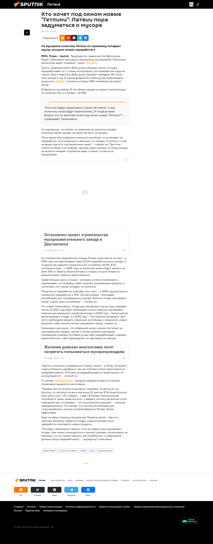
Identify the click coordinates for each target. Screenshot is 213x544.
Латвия (83, 451)
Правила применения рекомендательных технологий (159, 506)
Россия (154, 480)
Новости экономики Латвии (102, 480)
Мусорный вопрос (105, 451)
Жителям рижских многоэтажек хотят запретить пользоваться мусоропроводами (84, 349)
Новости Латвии (49, 451)
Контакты (31, 506)
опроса (60, 81)
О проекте (19, 506)
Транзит (125, 480)
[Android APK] (189, 521)
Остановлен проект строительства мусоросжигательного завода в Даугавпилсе (76, 239)
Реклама (18, 510)
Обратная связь (32, 510)
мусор (91, 451)
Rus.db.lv (92, 63)
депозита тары (64, 380)
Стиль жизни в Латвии (68, 451)
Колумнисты (139, 480)
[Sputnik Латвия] (29, 8)
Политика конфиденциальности (80, 506)
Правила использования (50, 506)
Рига (70, 480)
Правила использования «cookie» (114, 506)
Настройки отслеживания (55, 510)
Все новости (58, 480)
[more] (124, 250)
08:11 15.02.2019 (48, 31)
